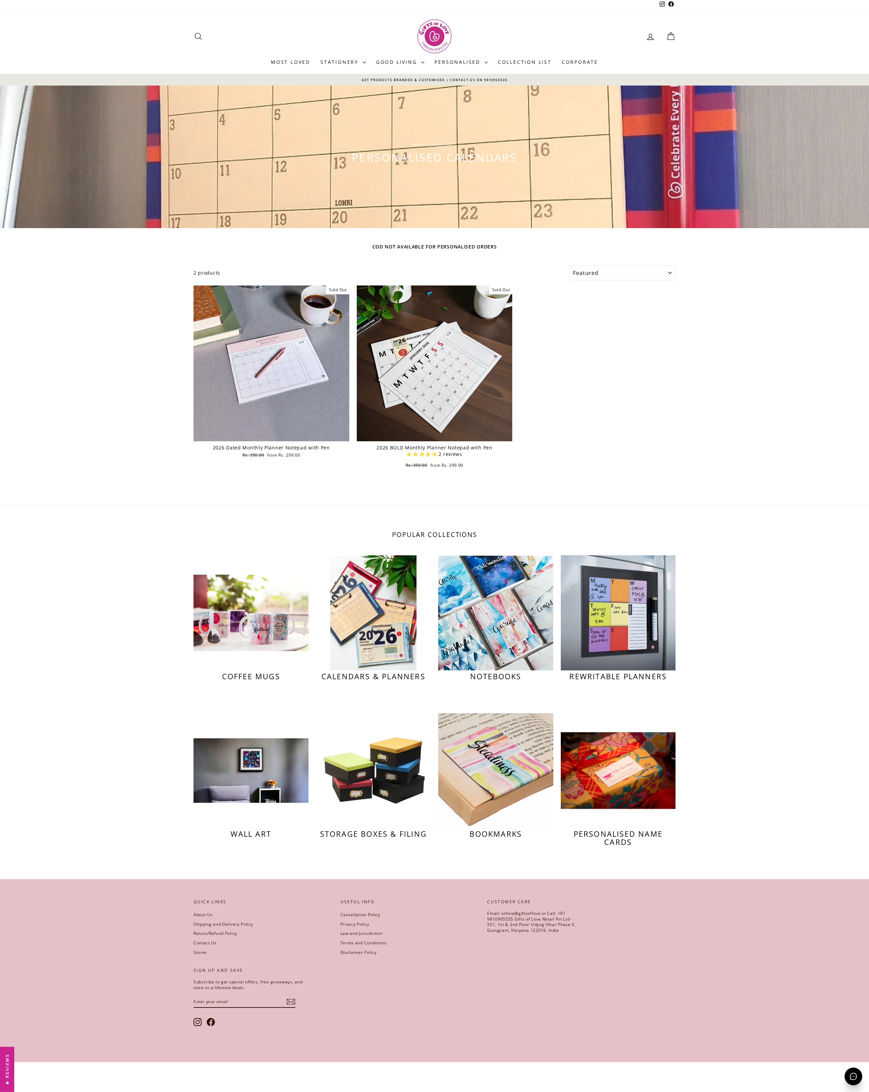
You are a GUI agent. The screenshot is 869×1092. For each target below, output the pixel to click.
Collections (441, 145)
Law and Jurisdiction (361, 933)
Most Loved (290, 62)
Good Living (398, 62)
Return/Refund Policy (215, 933)
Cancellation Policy (360, 915)
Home (419, 145)
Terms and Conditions (363, 943)
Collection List (525, 62)
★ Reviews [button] (7, 1069)
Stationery (340, 62)
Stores (200, 952)
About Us (203, 915)
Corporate (580, 62)
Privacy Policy (354, 924)
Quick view (271, 434)
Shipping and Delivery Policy (223, 924)
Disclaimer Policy (358, 952)
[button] (423, 454)
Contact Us (205, 943)
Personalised (458, 62)
